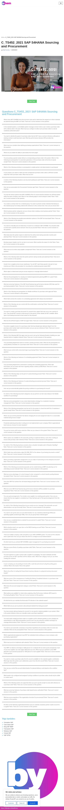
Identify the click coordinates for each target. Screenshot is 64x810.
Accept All (32, 803)
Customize (11, 803)
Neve (2, 808)
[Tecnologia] (6, 3)
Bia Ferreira (6, 50)
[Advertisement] (32, 19)
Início (2, 37)
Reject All (22, 803)
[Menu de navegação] (61, 3)
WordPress (14, 808)
